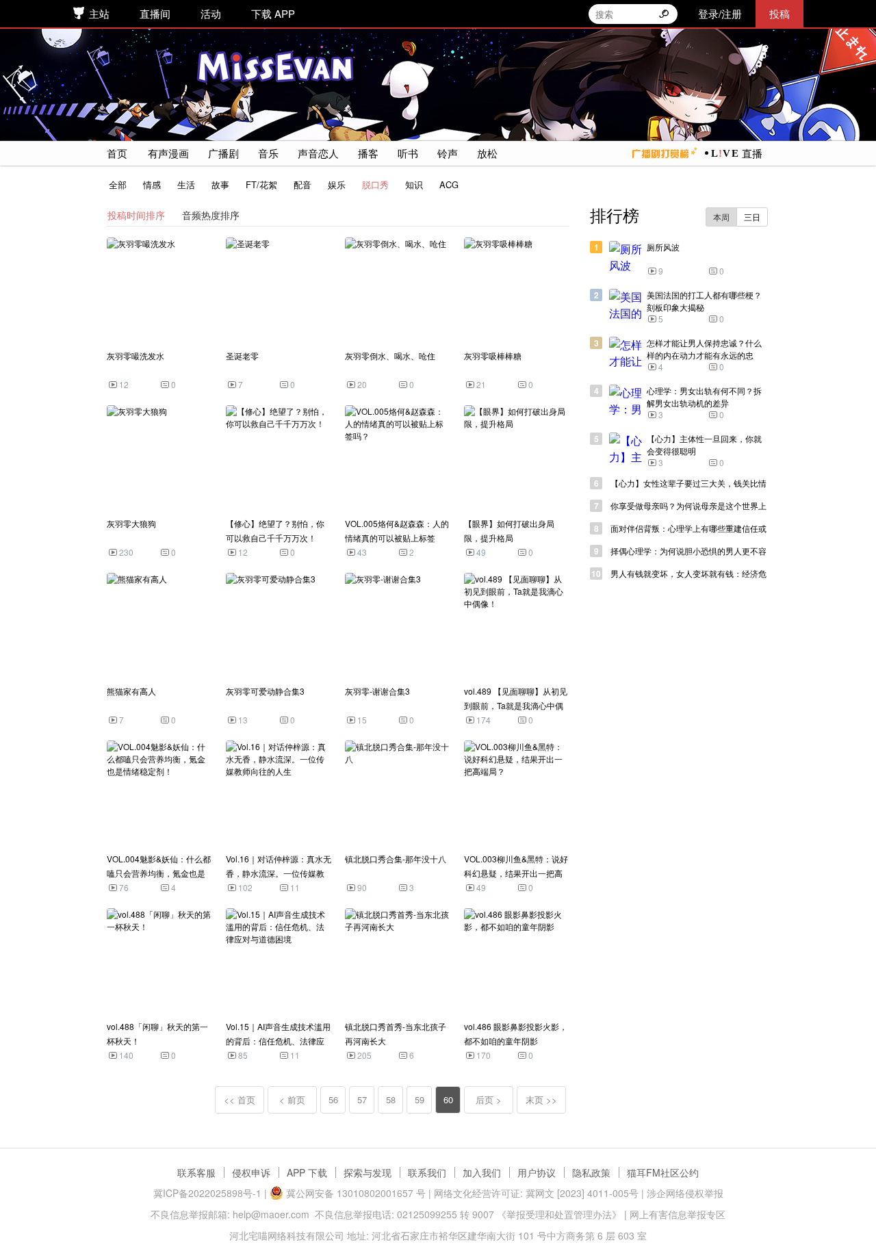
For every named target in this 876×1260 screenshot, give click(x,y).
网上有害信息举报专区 (677, 1214)
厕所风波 (663, 247)
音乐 (268, 153)
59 (419, 1099)
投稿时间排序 (136, 215)
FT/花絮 (261, 184)
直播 (752, 153)
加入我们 (482, 1172)
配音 (302, 184)
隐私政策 (591, 1172)
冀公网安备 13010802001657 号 (354, 1193)
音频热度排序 (211, 215)
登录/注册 (720, 13)
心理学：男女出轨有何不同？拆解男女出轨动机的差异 (704, 397)
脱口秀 (375, 184)
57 (362, 1099)
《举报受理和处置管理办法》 (559, 1214)
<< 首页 (239, 1099)
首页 (117, 153)
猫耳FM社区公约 (663, 1172)
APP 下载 (307, 1172)
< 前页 (292, 1099)
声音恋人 (318, 153)
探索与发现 (367, 1172)
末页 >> (541, 1099)
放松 (487, 153)
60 (448, 1099)
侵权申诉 (251, 1172)
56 (333, 1099)
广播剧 (223, 153)
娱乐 (337, 184)
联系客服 (196, 1172)
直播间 (155, 13)
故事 (220, 184)
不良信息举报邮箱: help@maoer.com (230, 1214)
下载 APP (273, 13)
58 (391, 1099)
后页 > (489, 1099)
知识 (414, 184)
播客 (368, 153)
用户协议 (536, 1172)
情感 (152, 184)
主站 (99, 13)
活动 (211, 13)
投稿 (779, 13)
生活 (186, 184)
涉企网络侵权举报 (685, 1193)
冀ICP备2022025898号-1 (207, 1193)
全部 (118, 184)
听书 (408, 153)
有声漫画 (168, 153)
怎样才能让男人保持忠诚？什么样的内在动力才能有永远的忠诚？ (704, 355)
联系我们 (427, 1172)
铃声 (447, 153)
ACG (449, 184)
